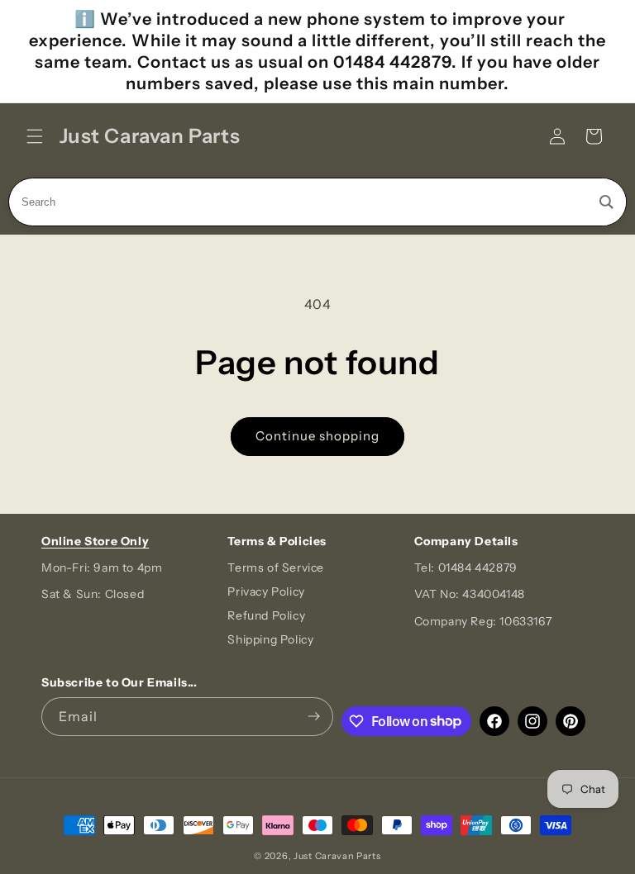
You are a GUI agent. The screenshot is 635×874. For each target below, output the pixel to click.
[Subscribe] (314, 716)
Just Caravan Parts (337, 856)
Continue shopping (317, 436)
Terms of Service (275, 567)
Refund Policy (266, 615)
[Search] (606, 202)
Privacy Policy (265, 591)
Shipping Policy (270, 639)
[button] (35, 136)
